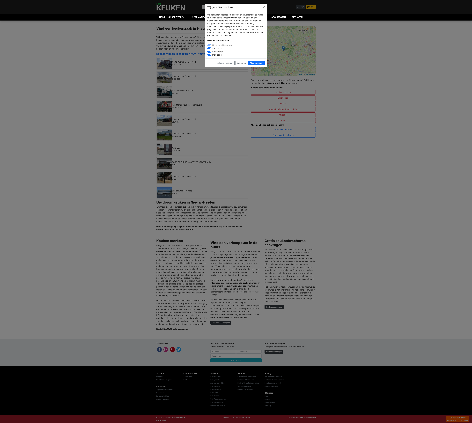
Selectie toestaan (225, 63)
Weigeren (241, 63)
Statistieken (217, 51)
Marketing (217, 55)
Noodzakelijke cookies (222, 45)
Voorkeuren (217, 48)
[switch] (209, 48)
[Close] (264, 7)
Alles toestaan (256, 63)
